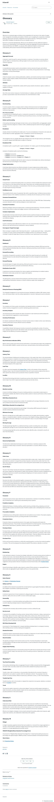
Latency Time (23, 369)
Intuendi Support (10, 22)
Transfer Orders (45, 561)
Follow (48, 22)
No (30, 761)
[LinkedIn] (7, 753)
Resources (9, 7)
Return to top (6, 772)
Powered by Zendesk (48, 800)
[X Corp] (5, 753)
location (9, 682)
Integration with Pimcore (8, 778)
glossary (5, 749)
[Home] (5, 2)
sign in (7, 789)
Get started (15, 7)
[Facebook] (3, 753)
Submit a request (32, 767)
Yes (23, 761)
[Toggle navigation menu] (49, 2)
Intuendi (4, 7)
